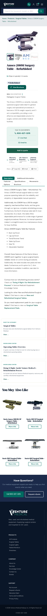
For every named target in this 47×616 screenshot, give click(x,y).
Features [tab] (7, 181)
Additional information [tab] (25, 178)
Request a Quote (34, 494)
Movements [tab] (34, 181)
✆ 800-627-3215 (21, 613)
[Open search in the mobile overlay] (23, 11)
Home (4, 18)
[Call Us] (29, 4)
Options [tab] (7, 184)
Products (11, 18)
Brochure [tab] (17, 184)
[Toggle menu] (42, 4)
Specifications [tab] (20, 181)
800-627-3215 (23, 133)
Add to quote (22, 150)
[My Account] (33, 4)
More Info (14, 426)
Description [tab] (8, 178)
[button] (35, 45)
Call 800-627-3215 (14, 494)
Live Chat (23, 138)
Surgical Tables (21, 18)
